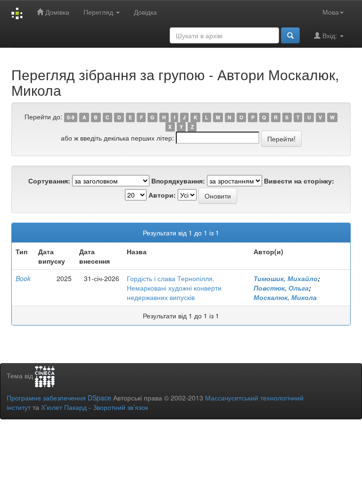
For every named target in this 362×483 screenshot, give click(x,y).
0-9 (70, 117)
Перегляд (99, 12)
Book (23, 278)
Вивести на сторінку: (299, 180)
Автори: (162, 195)
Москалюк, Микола (285, 297)
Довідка (145, 12)
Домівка (56, 12)
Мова (330, 12)
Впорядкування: (178, 180)
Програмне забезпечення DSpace (59, 397)
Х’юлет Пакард (64, 407)
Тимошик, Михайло (286, 278)
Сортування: (49, 180)
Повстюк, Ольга (281, 287)
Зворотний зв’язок (120, 407)
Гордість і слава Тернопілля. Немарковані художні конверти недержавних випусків (174, 288)
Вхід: (330, 35)
